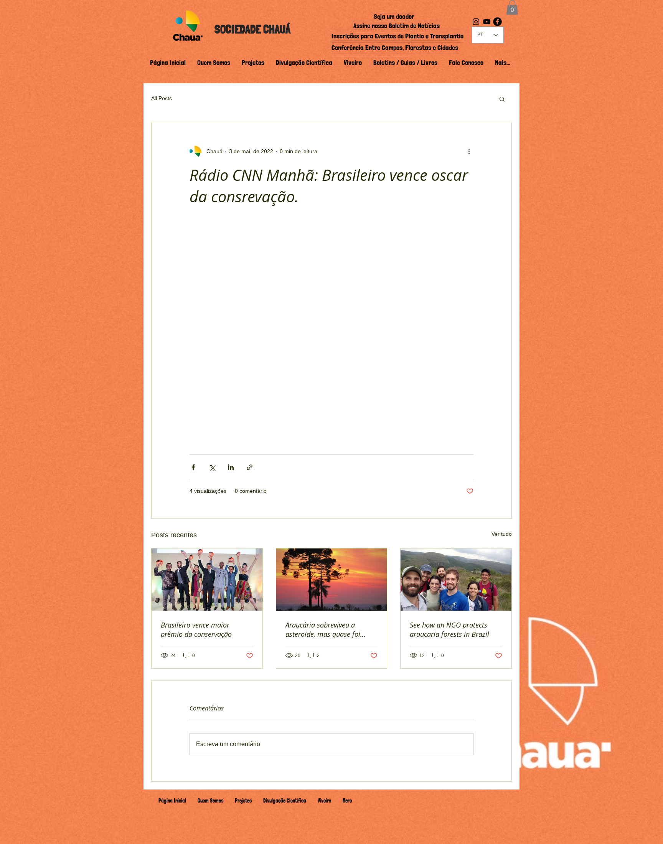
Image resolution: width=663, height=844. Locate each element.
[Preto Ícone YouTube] (486, 21)
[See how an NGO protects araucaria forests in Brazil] (456, 579)
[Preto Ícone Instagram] (476, 21)
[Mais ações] (468, 151)
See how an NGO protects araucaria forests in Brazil (449, 629)
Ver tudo (501, 534)
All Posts (161, 98)
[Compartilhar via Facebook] (193, 467)
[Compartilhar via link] (249, 467)
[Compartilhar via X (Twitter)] (212, 467)
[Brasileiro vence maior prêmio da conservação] (207, 579)
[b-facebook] (497, 21)
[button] (512, 7)
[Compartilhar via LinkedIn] (230, 467)
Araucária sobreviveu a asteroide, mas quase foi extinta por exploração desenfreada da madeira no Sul (327, 629)
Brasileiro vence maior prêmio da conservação (196, 629)
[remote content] (331, 330)
